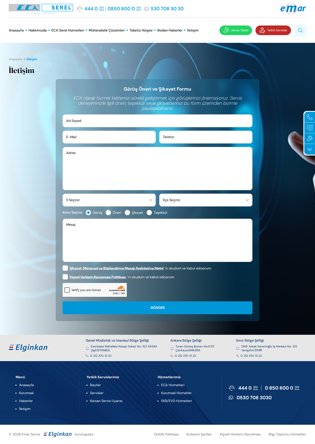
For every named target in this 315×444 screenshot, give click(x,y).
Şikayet (137, 212)
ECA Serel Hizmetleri (67, 30)
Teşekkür (161, 212)
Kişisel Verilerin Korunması (240, 434)
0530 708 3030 (254, 398)
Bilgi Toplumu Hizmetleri (287, 434)
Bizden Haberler (169, 30)
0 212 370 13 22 (100, 356)
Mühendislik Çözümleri (107, 30)
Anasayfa (16, 30)
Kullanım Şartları (199, 434)
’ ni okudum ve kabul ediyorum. (141, 268)
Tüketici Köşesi (141, 30)
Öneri (117, 212)
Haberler (26, 401)
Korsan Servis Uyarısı (106, 401)
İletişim (193, 30)
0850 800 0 (121, 9)
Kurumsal (26, 393)
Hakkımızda (37, 30)
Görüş (97, 212)
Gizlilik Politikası (166, 434)
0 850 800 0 (279, 388)
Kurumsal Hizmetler (176, 393)
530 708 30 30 (167, 9)
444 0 (91, 9)
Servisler (97, 393)
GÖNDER (157, 307)
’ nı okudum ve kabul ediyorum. (122, 277)
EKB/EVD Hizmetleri (176, 401)
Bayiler (95, 385)
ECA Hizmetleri (172, 385)
